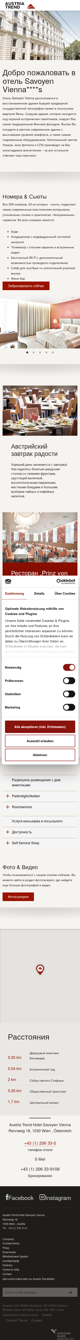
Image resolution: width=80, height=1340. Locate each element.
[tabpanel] (40, 322)
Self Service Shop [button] (25, 842)
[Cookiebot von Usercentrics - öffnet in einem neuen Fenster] (57, 581)
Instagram (58, 1197)
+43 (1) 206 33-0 (40, 1143)
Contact (7, 1274)
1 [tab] (27, 352)
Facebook (21, 1197)
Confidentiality (11, 1261)
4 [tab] (46, 352)
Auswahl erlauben (40, 741)
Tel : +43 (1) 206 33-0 (15, 1228)
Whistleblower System (15, 1256)
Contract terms (11, 1243)
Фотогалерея (18, 897)
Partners (7, 1265)
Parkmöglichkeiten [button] (26, 795)
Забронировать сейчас (26, 286)
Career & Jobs (11, 1269)
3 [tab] (40, 352)
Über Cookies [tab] (65, 593)
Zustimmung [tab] (14, 593)
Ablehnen (40, 754)
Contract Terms (17, 1320)
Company (8, 1239)
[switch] (69, 680)
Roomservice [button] (22, 806)
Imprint (47, 1314)
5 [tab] (53, 352)
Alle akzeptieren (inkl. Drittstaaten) (40, 726)
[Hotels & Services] (20, 5)
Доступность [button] (22, 831)
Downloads (9, 1252)
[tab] (40, 782)
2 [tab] (34, 352)
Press (6, 1248)
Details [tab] (39, 593)
